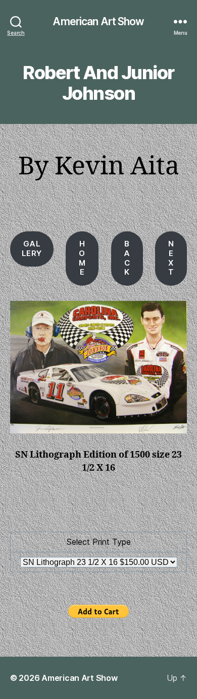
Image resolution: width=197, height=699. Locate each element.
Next (171, 258)
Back (127, 258)
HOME (82, 258)
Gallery (32, 248)
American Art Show (98, 21)
